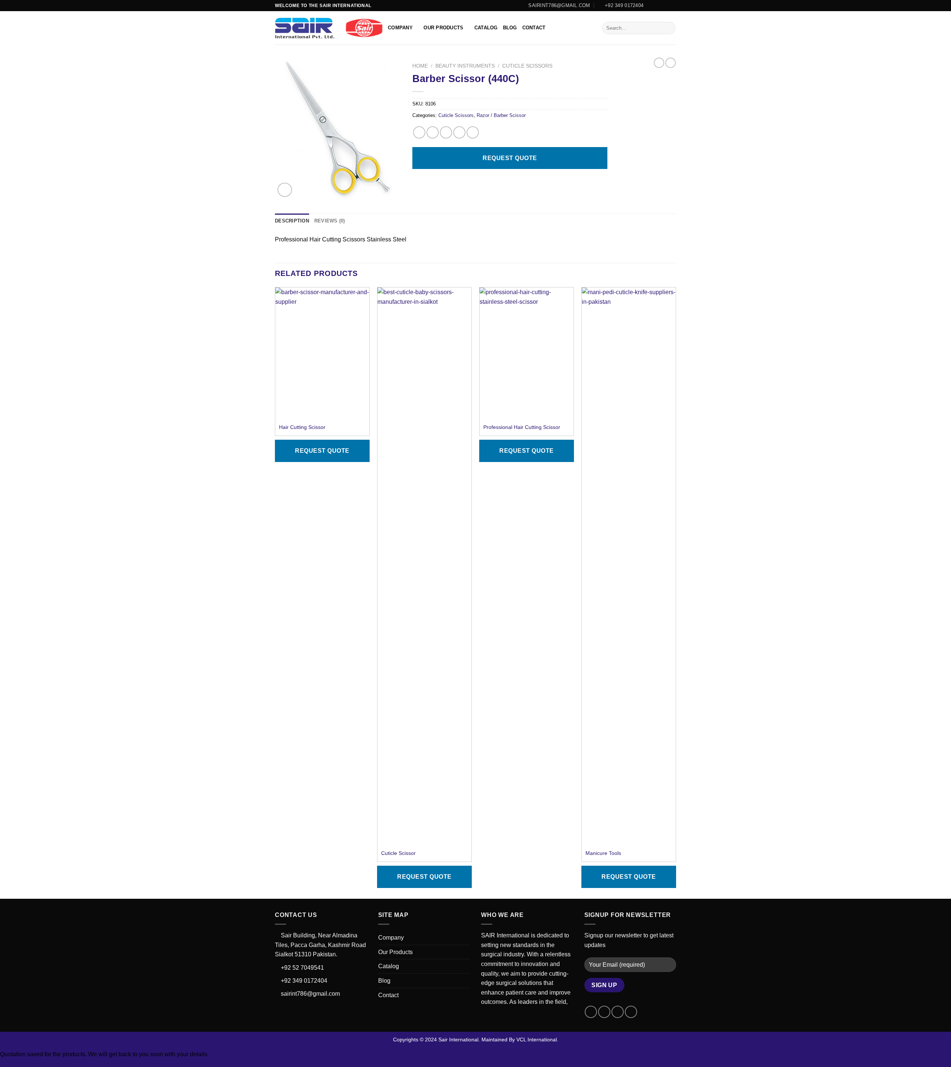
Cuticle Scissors (527, 66)
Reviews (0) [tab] (329, 221)
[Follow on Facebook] (651, 5)
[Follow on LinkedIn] (672, 5)
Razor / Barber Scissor (501, 115)
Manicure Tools (603, 853)
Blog (510, 27)
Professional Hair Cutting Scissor (521, 427)
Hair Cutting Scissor (302, 427)
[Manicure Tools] (629, 566)
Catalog (486, 27)
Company (400, 27)
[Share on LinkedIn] (473, 132)
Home (420, 66)
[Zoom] (284, 190)
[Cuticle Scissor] (424, 566)
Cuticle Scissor (398, 853)
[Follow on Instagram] (658, 5)
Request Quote (510, 158)
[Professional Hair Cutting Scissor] (527, 347)
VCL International (536, 1039)
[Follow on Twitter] (665, 5)
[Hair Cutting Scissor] (322, 347)
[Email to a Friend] (446, 132)
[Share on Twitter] (432, 132)
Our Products (443, 27)
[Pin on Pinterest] (459, 132)
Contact (534, 27)
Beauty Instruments (465, 66)
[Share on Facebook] (419, 132)
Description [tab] (292, 221)
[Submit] (668, 28)
